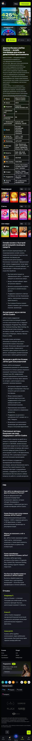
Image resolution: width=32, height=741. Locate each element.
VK (4, 689)
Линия (17, 655)
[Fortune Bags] (23, 197)
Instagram (6, 694)
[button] (29, 738)
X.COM (20, 689)
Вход (16, 4)
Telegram (11, 689)
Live (17, 653)
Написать (7, 671)
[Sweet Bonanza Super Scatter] (23, 214)
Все (22, 189)
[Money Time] (5, 232)
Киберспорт (19, 657)
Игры (2, 653)
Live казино (4, 655)
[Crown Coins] (14, 197)
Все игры (12, 40)
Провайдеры (4, 657)
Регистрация (25, 4)
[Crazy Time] (14, 232)
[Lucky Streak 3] (5, 197)
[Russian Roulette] (23, 232)
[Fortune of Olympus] (14, 214)
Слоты (22, 40)
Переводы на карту (7, 685)
